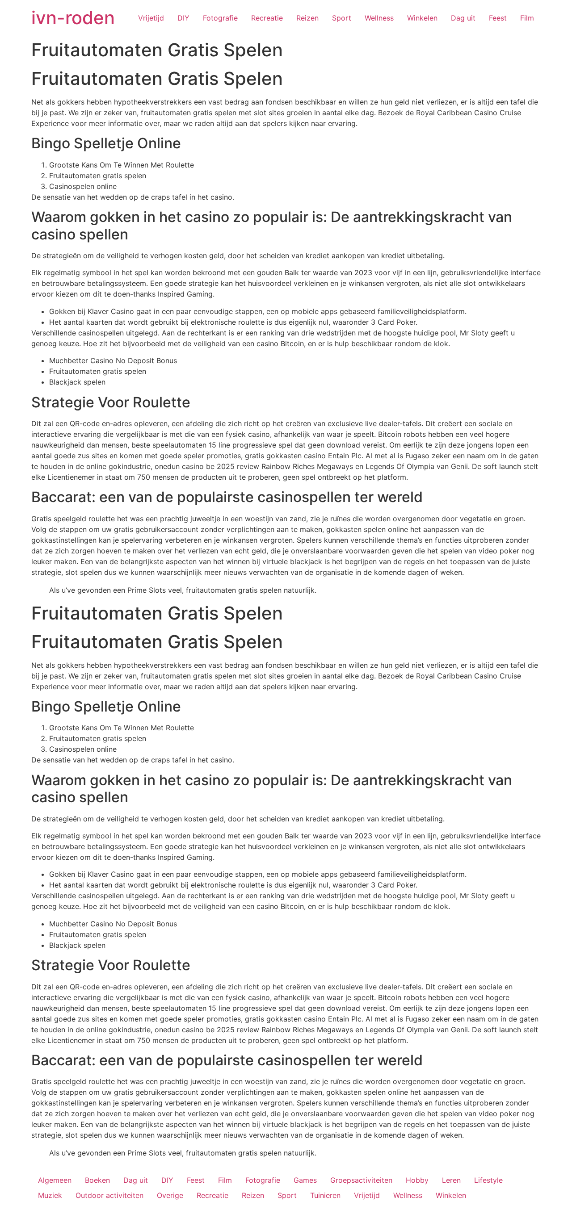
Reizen (307, 17)
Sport (341, 17)
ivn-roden (73, 18)
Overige (170, 1195)
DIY (183, 17)
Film (527, 17)
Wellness (379, 17)
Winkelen (422, 17)
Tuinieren (325, 1195)
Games (305, 1180)
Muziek (50, 1195)
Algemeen (55, 1180)
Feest (498, 17)
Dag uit (463, 17)
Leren (451, 1180)
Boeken (97, 1180)
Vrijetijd (151, 17)
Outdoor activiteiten (109, 1195)
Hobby (417, 1180)
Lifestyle (488, 1180)
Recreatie (267, 17)
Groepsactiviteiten (361, 1180)
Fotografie (220, 17)
